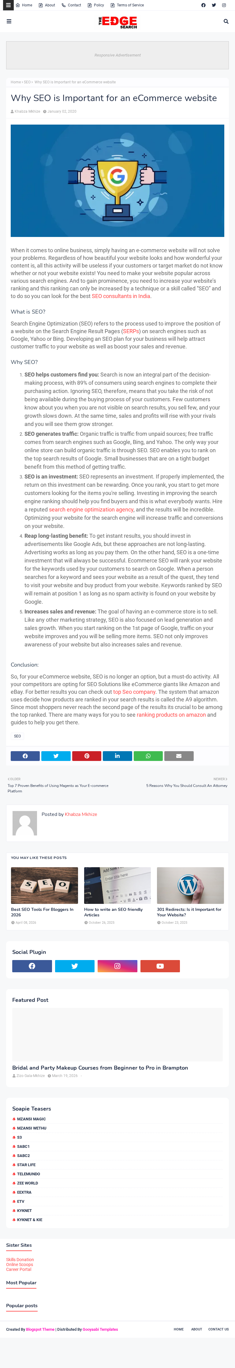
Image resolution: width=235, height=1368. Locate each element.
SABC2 (23, 1155)
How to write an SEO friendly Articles (113, 912)
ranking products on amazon (171, 714)
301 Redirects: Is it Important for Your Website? (189, 912)
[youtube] (160, 966)
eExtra (24, 1192)
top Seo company (134, 692)
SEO (27, 82)
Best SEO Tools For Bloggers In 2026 (42, 912)
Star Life (26, 1164)
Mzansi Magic (31, 1119)
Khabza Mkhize (27, 111)
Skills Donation (20, 1259)
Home (27, 5)
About (50, 5)
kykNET (24, 1210)
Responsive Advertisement (118, 55)
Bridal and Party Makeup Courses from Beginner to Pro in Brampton (100, 1067)
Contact (74, 5)
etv (20, 1201)
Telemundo (28, 1174)
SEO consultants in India (121, 296)
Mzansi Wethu (32, 1128)
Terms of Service (130, 5)
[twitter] (214, 5)
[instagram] (224, 5)
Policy (99, 5)
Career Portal (18, 1269)
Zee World (27, 1183)
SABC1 (23, 1146)
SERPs (131, 331)
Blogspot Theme (40, 1329)
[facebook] (203, 5)
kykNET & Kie (29, 1219)
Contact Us (218, 1329)
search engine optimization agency (91, 509)
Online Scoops (19, 1264)
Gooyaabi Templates (100, 1329)
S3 (19, 1137)
